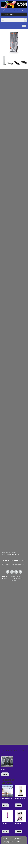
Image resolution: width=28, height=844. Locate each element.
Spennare (17, 576)
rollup (15, 578)
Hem (3, 552)
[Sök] (25, 20)
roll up (12, 578)
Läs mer (5, 774)
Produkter (8, 552)
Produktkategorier (9, 14)
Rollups (7, 554)
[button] (7, 572)
